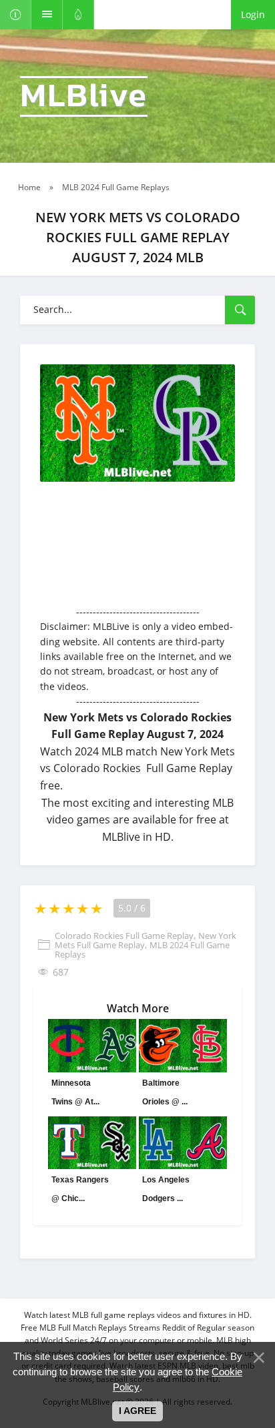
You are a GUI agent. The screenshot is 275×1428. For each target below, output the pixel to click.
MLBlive (84, 96)
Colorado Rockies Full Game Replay (124, 936)
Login (253, 14)
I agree (137, 1410)
